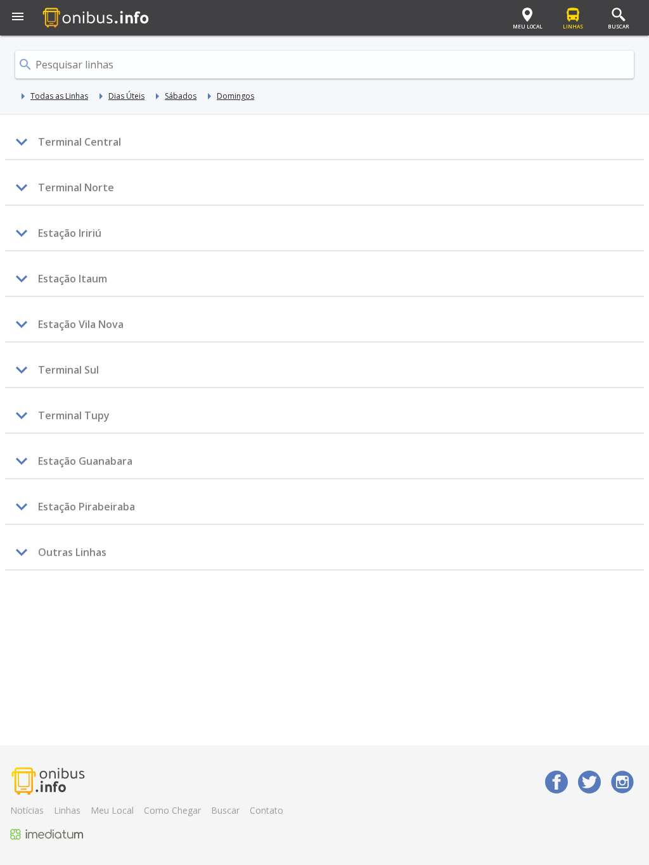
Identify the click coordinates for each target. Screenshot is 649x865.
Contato (266, 810)
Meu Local (112, 810)
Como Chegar (172, 810)
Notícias (27, 810)
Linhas (67, 810)
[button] (18, 18)
